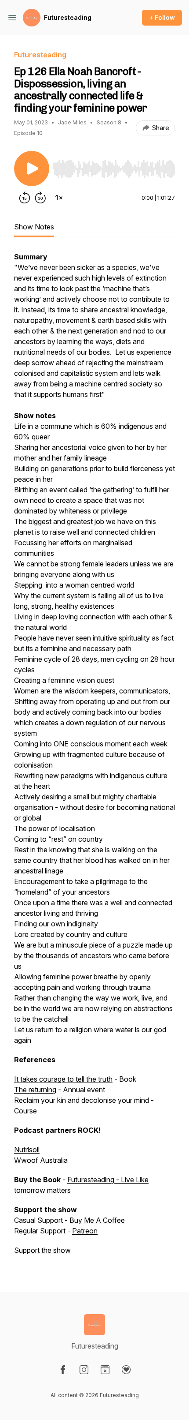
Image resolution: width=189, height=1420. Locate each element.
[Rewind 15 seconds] (24, 197)
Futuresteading (67, 17)
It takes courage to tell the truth (63, 1079)
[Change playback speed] (59, 197)
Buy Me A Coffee (97, 1220)
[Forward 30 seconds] (40, 197)
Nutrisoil (27, 1149)
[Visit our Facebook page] (62, 1369)
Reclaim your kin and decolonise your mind (81, 1100)
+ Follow (162, 17)
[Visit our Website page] (105, 1369)
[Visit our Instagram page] (84, 1369)
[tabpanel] (94, 757)
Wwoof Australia (41, 1160)
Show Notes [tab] (34, 226)
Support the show (42, 1250)
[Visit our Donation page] (126, 1369)
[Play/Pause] (31, 168)
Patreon (85, 1230)
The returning (35, 1089)
